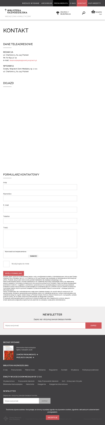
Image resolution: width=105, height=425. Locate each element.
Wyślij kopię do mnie (20, 264)
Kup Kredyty (94, 3)
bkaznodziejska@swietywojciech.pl (23, 60)
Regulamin (53, 370)
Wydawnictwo (9, 381)
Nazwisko (7, 194)
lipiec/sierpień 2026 (24, 350)
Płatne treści (30, 370)
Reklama (42, 370)
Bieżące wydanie (30, 3)
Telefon (6, 216)
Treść (5, 228)
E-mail (6, 205)
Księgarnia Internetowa (58, 384)
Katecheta (30, 384)
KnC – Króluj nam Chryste (72, 381)
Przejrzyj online (24, 357)
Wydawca (75, 370)
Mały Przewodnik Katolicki (48, 381)
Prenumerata (61, 3)
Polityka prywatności (90, 370)
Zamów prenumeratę (26, 354)
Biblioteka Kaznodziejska (26, 348)
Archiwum (46, 3)
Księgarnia (42, 384)
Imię (5, 183)
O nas (73, 3)
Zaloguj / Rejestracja (65, 13)
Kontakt (82, 3)
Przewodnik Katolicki (26, 381)
